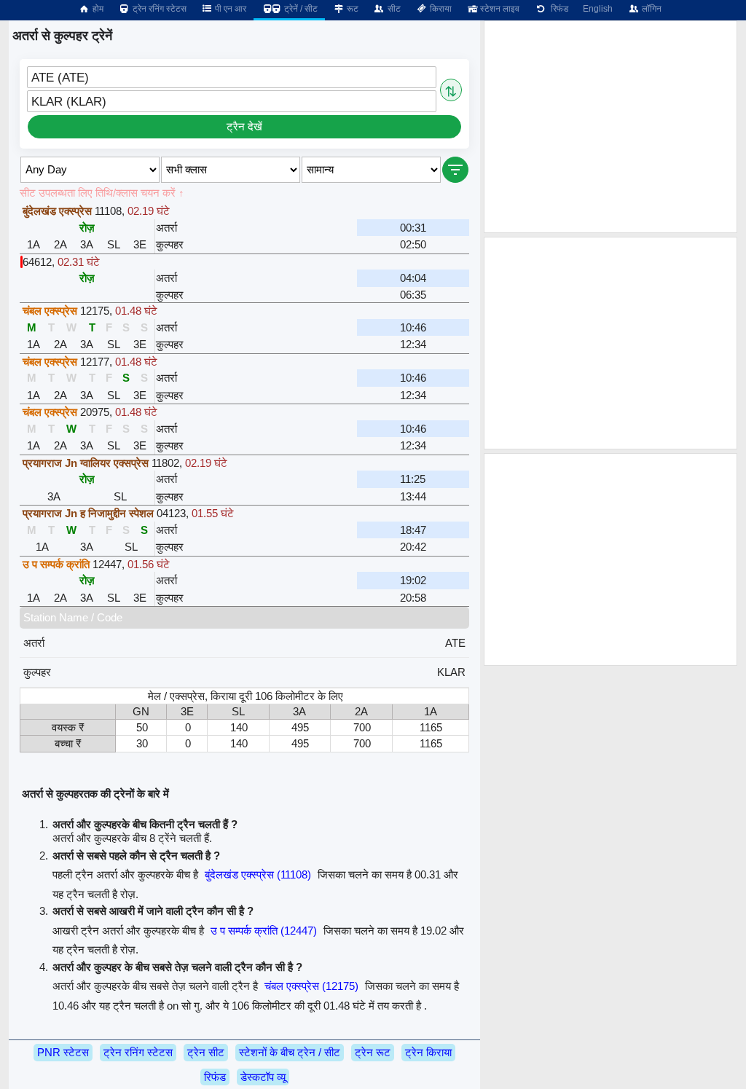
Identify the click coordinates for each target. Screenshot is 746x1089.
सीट (393, 9)
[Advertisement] (610, 127)
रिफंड (557, 9)
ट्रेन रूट (372, 1052)
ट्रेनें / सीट (300, 9)
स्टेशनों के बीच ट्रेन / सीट (289, 1052)
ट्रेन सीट (205, 1052)
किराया (440, 9)
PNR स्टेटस (63, 1052)
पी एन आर (229, 9)
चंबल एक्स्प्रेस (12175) (311, 986)
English (598, 9)
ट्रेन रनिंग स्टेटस (158, 9)
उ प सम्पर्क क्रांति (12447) (264, 930)
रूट (351, 9)
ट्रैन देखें (244, 126)
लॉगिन (650, 9)
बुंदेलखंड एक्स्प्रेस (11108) (258, 874)
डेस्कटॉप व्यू (263, 1077)
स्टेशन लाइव (498, 9)
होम (96, 9)
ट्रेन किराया (428, 1052)
